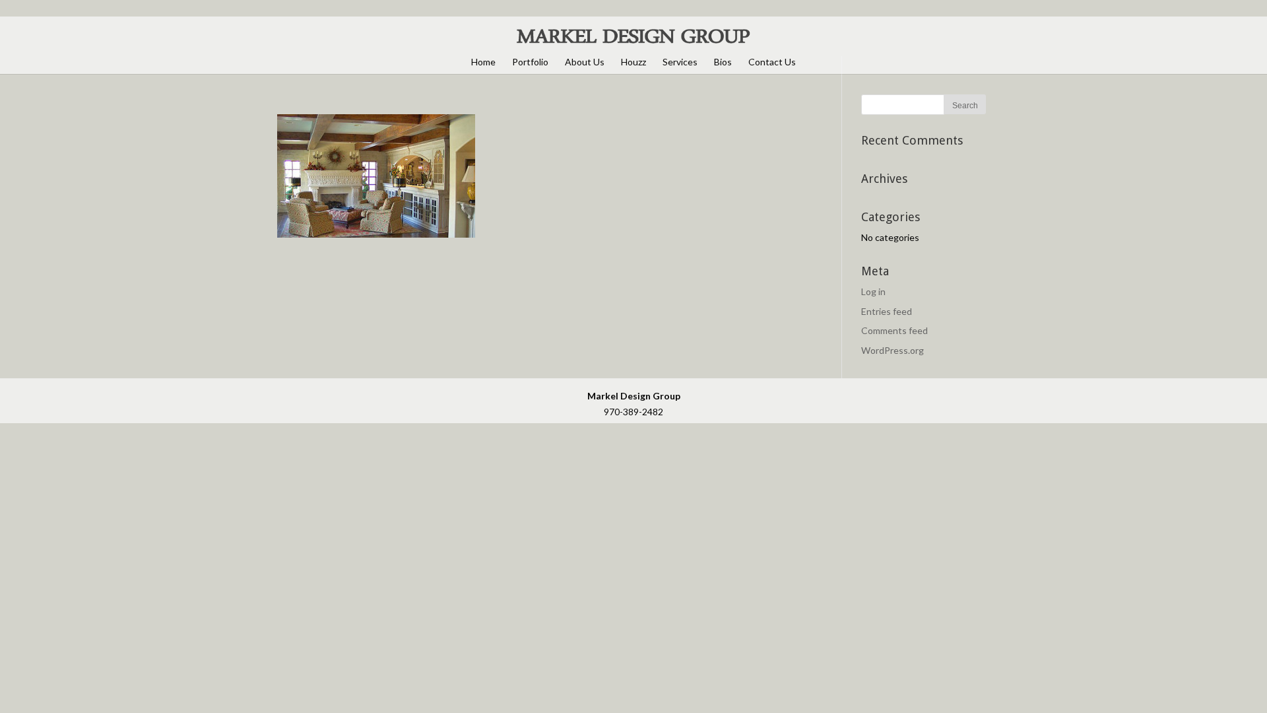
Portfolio (530, 61)
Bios (723, 61)
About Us (584, 61)
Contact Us (772, 61)
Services (680, 61)
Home (483, 61)
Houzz (633, 61)
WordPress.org (892, 350)
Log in (873, 291)
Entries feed (886, 311)
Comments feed (894, 330)
